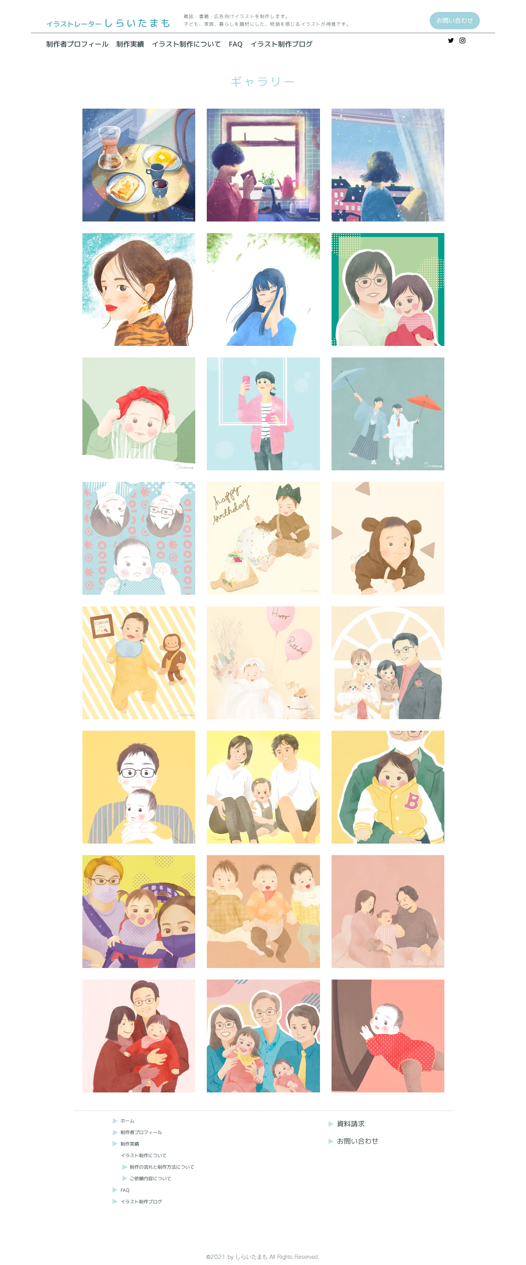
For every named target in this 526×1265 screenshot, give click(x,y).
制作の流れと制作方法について (162, 1167)
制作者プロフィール (141, 1132)
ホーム (127, 1120)
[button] (186, 44)
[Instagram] (462, 40)
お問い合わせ (358, 1141)
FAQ (125, 1190)
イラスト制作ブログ (141, 1201)
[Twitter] (451, 40)
